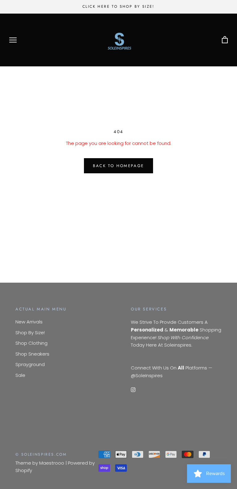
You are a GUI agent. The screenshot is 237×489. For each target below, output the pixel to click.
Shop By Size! (30, 332)
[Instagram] (133, 389)
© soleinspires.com (41, 454)
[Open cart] (225, 40)
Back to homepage (118, 166)
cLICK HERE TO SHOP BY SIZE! (118, 6)
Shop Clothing (31, 343)
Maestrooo (51, 463)
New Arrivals (29, 321)
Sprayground (30, 364)
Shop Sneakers (32, 354)
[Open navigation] (13, 40)
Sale (20, 375)
